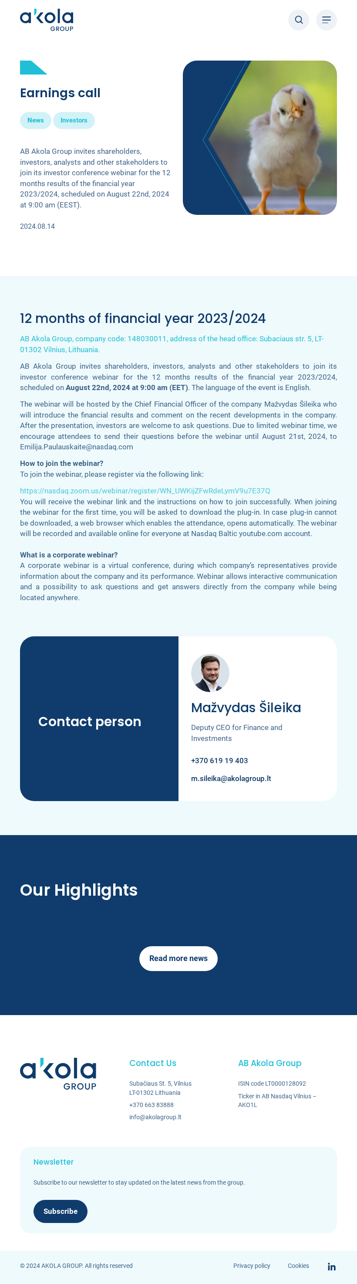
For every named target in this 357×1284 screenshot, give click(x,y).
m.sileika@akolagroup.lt (231, 778)
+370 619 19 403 (219, 760)
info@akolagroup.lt (155, 1117)
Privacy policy (251, 1265)
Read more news (178, 958)
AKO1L (247, 1104)
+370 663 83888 (151, 1104)
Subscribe (60, 1211)
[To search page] (298, 20)
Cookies (298, 1265)
